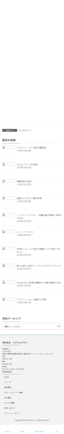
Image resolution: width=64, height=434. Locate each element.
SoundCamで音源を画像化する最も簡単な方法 (39, 282)
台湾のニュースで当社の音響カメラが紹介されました (38, 250)
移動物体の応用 (24, 181)
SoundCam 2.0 (25, 130)
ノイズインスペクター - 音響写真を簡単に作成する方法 (39, 217)
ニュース (7, 382)
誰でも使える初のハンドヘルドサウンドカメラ (38, 265)
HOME (6, 376)
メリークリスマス (25, 231)
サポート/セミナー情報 (13, 392)
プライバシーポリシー (13, 413)
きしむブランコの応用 (27, 164)
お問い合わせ (9, 408)
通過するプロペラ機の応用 (29, 198)
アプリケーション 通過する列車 (31, 299)
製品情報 (7, 387)
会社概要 (7, 397)
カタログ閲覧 (9, 402)
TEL (56, 431)
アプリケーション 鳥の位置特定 (31, 147)
